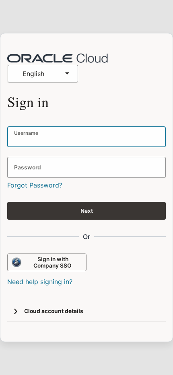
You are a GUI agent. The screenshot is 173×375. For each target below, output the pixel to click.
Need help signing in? (39, 282)
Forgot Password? (34, 185)
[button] (15, 311)
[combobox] (43, 73)
